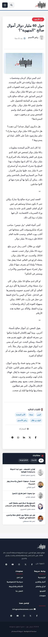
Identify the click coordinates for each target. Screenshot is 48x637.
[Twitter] (29, 436)
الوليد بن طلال (36, 420)
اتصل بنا (19, 591)
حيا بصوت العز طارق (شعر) (23, 494)
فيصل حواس (30, 497)
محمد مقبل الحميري (27, 509)
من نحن (20, 578)
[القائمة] (5, 5)
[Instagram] (19, 564)
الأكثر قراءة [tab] (24, 460)
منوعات (42, 596)
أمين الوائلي (31, 487)
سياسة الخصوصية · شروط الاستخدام (24, 631)
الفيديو (43, 591)
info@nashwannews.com (22, 609)
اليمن (39, 415)
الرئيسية (42, 578)
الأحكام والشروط (16, 587)
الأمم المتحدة (20, 415)
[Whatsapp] (18, 436)
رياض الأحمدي (33, 37)
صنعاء (31, 415)
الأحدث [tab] (33, 460)
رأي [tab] (41, 460)
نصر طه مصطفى (29, 521)
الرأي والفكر (41, 587)
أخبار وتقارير (40, 582)
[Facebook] (35, 436)
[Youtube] (12, 564)
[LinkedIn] (24, 436)
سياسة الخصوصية (15, 582)
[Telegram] (12, 436)
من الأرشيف (38, 19)
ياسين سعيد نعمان (28, 475)
